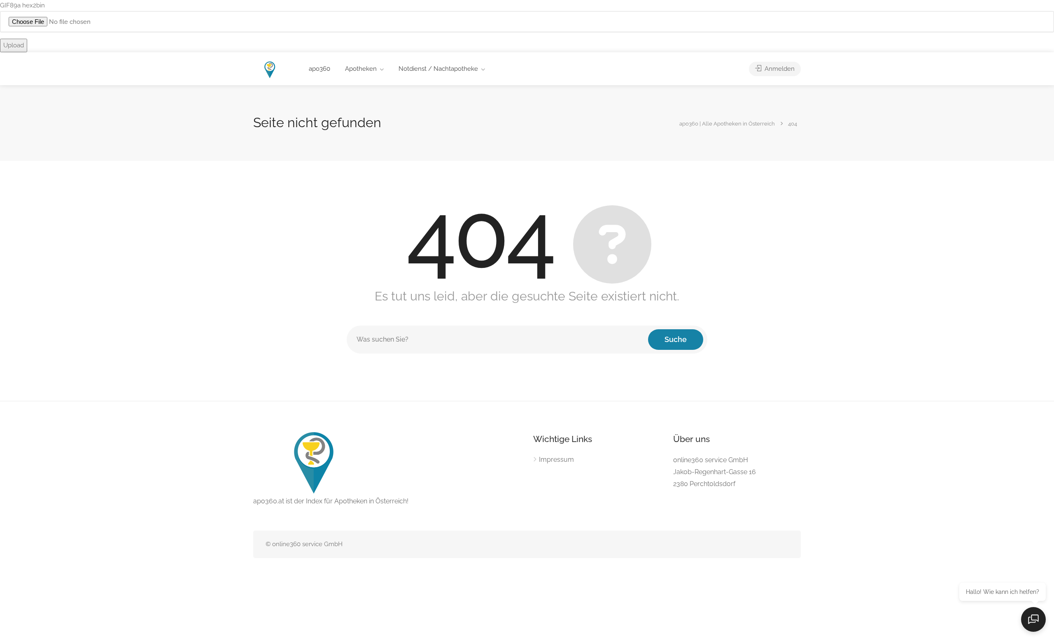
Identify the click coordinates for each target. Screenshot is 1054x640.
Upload (13, 45)
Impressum (556, 459)
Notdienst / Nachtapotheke (438, 68)
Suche (676, 339)
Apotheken (361, 68)
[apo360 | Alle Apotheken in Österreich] (270, 69)
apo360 (319, 68)
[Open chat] (1033, 619)
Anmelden (779, 68)
